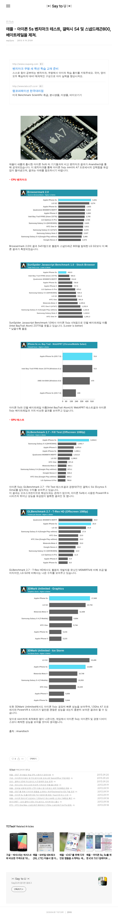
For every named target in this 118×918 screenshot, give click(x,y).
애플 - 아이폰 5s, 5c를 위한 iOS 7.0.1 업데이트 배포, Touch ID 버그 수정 (39, 795)
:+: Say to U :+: (59, 6)
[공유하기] (19, 759)
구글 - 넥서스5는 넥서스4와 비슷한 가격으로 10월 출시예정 (33, 785)
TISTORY (60, 912)
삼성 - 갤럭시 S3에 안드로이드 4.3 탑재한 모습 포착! (31, 781)
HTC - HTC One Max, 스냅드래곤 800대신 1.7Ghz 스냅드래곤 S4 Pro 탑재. (40, 805)
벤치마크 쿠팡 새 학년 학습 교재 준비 (35, 68)
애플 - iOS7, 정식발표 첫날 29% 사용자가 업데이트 (30, 775)
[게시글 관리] (22, 759)
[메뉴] (8, 6)
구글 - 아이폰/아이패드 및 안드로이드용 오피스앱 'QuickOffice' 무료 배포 (39, 778)
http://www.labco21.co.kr (25, 86)
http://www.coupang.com (25, 64)
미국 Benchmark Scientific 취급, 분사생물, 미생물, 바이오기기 (47, 95)
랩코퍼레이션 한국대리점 (28, 90)
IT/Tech (12, 769)
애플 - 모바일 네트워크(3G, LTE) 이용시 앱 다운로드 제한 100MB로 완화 (39, 788)
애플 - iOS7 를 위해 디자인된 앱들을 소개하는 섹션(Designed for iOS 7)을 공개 (41, 791)
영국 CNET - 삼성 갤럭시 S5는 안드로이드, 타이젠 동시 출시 (34, 802)
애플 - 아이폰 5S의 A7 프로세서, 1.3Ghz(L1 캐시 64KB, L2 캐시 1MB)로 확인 (40, 798)
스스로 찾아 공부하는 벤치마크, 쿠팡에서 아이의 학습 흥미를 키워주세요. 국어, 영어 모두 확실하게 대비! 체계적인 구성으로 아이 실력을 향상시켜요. (59, 74)
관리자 (69, 912)
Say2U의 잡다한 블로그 (21, 883)
